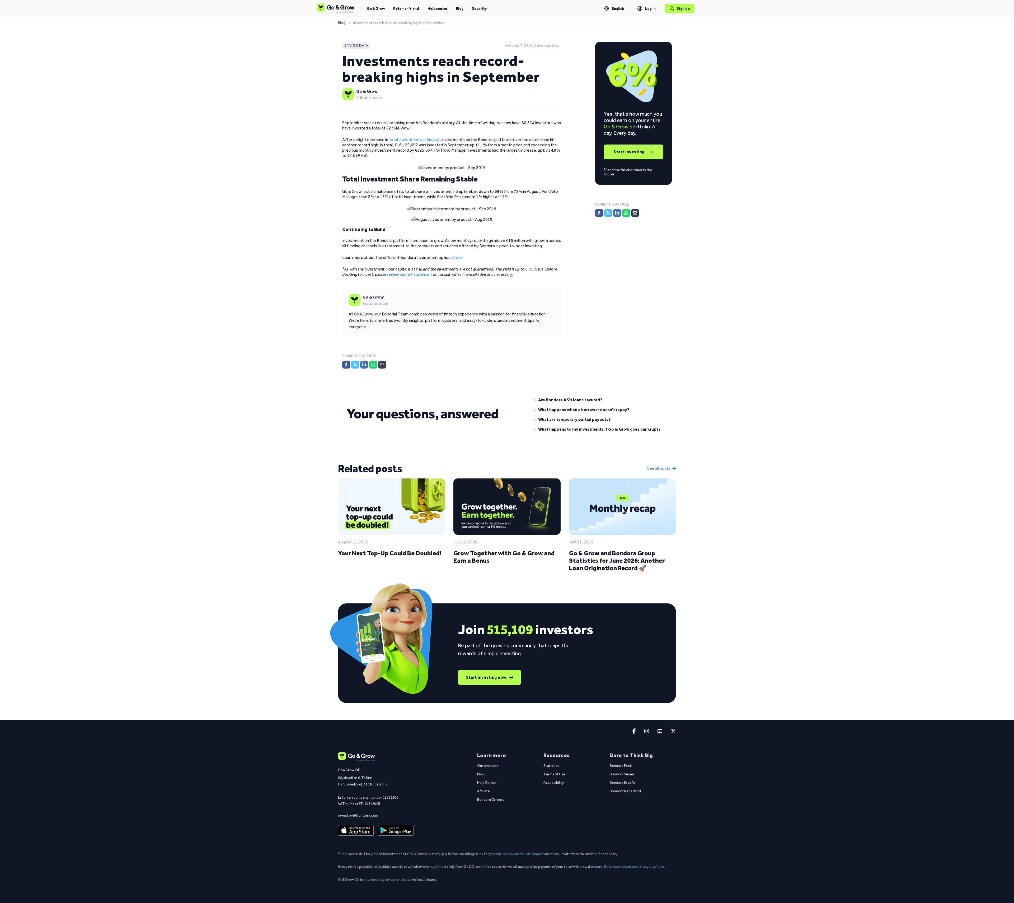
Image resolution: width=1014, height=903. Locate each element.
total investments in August (414, 139)
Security (479, 8)
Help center (438, 8)
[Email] (382, 365)
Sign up (683, 8)
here (457, 257)
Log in (650, 8)
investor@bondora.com (358, 815)
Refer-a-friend (406, 8)
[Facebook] (346, 365)
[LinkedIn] (364, 365)
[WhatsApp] (373, 365)
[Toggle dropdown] (606, 8)
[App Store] (356, 830)
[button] (601, 400)
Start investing (629, 151)
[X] (355, 365)
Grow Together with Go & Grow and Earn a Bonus (504, 556)
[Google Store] (396, 830)
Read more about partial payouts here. (634, 866)
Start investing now (486, 677)
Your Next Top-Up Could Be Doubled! (390, 553)
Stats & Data (356, 45)
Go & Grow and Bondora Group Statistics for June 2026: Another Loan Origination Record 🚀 (617, 560)
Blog (459, 8)
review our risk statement (523, 854)
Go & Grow (376, 8)
